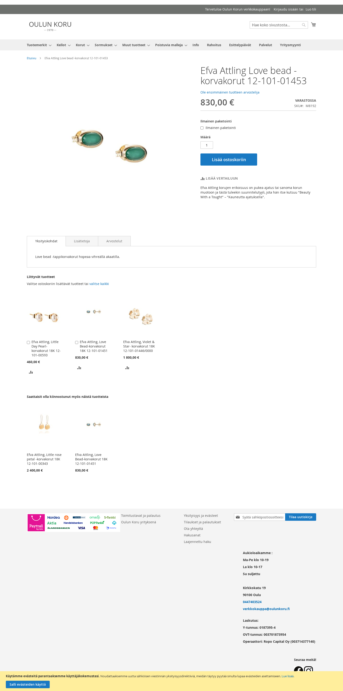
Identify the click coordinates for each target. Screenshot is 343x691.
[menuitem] (38, 44)
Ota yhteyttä (193, 528)
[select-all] (99, 283)
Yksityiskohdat (46, 241)
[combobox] (279, 25)
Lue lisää (288, 676)
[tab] (46, 241)
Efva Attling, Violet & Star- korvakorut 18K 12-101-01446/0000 (139, 346)
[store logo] (50, 26)
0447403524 (252, 602)
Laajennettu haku (197, 541)
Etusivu (31, 58)
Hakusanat (192, 535)
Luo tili (311, 9)
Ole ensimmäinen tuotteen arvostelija (229, 92)
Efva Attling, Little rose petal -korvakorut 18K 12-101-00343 (44, 459)
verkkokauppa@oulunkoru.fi (266, 609)
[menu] (171, 44)
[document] (172, 681)
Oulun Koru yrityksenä (138, 522)
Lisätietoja (82, 241)
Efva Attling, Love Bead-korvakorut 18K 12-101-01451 (94, 346)
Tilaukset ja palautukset (202, 522)
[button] (31, 372)
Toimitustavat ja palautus (141, 515)
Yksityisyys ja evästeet (201, 515)
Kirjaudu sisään (286, 9)
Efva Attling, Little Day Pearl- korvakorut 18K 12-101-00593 (46, 348)
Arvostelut (114, 241)
